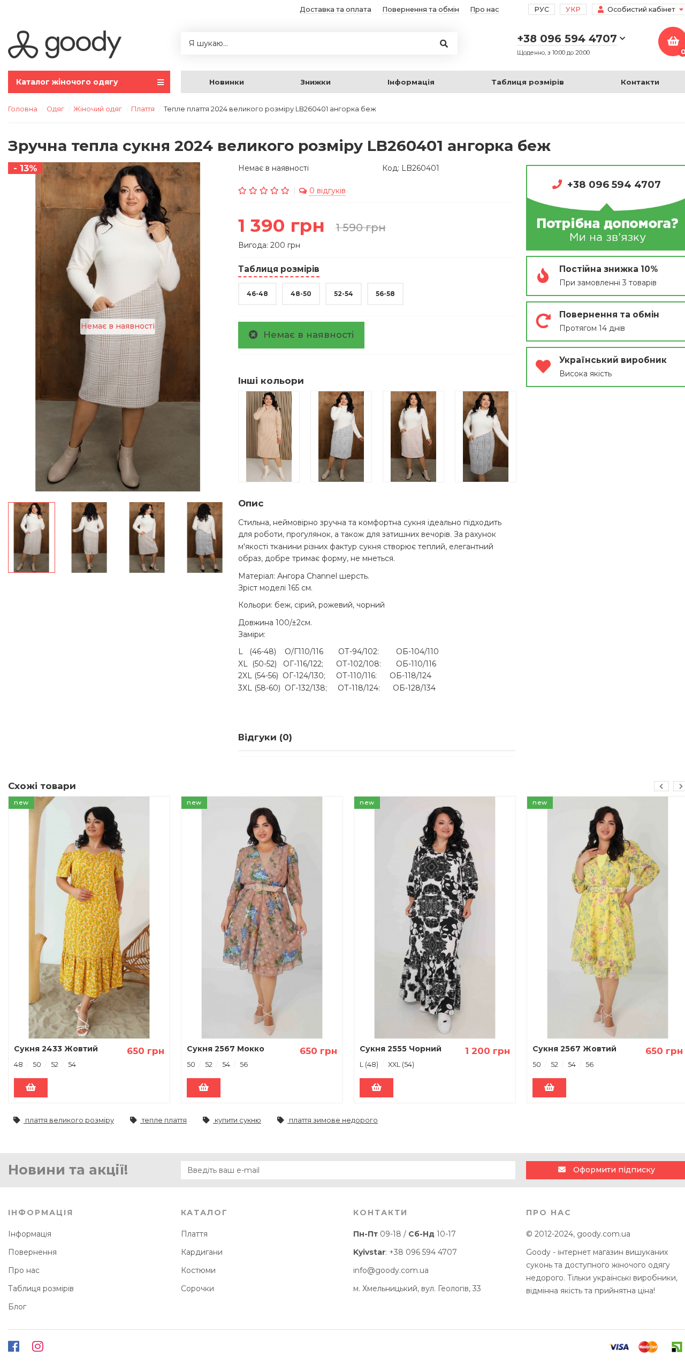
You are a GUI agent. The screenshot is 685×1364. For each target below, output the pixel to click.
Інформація (411, 82)
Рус (541, 9)
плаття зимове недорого (332, 1120)
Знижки (316, 82)
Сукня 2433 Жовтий (56, 1049)
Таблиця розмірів (527, 82)
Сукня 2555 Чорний (401, 1049)
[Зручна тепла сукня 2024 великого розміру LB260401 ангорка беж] (31, 537)
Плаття (194, 1234)
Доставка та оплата (335, 9)
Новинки (226, 82)
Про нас (484, 9)
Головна (22, 109)
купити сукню (237, 1120)
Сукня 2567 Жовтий (574, 1049)
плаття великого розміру (69, 1120)
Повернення (32, 1252)
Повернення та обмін (420, 9)
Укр (573, 9)
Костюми (198, 1270)
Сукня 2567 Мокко (225, 1049)
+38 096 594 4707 (423, 1252)
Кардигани (202, 1252)
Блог (17, 1307)
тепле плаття (163, 1120)
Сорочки (197, 1288)
